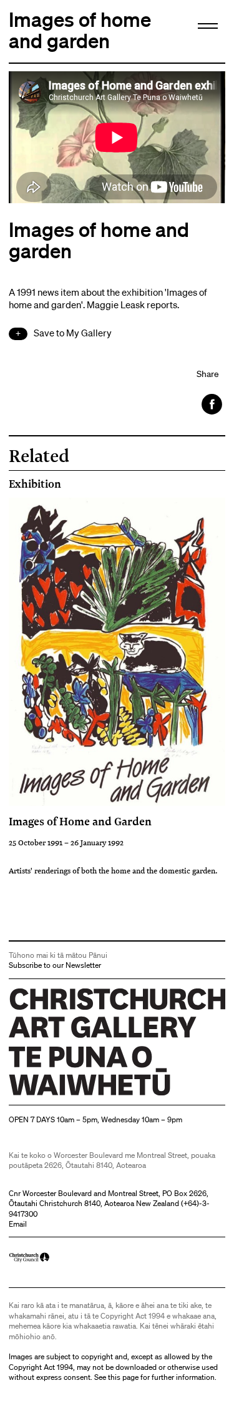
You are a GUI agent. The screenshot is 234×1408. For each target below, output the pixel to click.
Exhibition (35, 483)
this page (123, 1377)
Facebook (212, 404)
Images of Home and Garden (80, 821)
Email (18, 1224)
